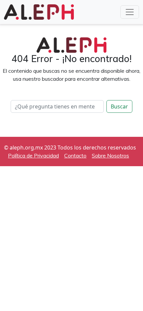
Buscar (119, 106)
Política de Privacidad (33, 155)
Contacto (75, 155)
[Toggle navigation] (129, 12)
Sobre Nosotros (110, 155)
